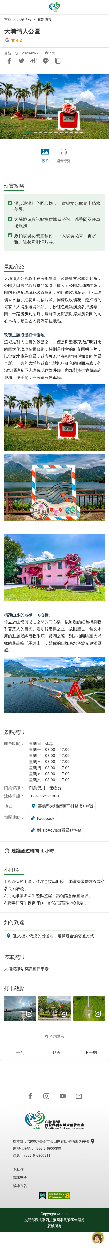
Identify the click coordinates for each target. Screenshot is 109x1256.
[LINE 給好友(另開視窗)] (46, 61)
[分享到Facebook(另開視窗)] (9, 61)
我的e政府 (42, 1195)
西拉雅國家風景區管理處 (54, 7)
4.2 (19, 40)
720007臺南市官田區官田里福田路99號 (58, 1141)
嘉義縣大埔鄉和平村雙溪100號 (65, 806)
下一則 (91, 1052)
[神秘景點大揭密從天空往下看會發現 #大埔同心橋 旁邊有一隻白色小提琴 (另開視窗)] (89, 1008)
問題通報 (57, 1036)
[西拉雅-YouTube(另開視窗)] (63, 1096)
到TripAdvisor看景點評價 (59, 830)
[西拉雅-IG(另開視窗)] (46, 1096)
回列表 (54, 1052)
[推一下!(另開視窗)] (21, 61)
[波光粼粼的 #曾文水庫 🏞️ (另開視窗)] (20, 1008)
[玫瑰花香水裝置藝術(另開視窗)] (54, 106)
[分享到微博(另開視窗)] (33, 61)
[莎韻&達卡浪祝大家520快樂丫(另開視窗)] (54, 1008)
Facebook (46, 818)
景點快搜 (45, 19)
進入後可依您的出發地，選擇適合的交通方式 (53, 936)
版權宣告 (20, 1185)
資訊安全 (20, 1177)
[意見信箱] (79, 1096)
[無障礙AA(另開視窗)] (59, 1195)
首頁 (7, 19)
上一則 (18, 1052)
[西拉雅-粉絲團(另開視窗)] (30, 1096)
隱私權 (18, 1169)
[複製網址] (58, 61)
